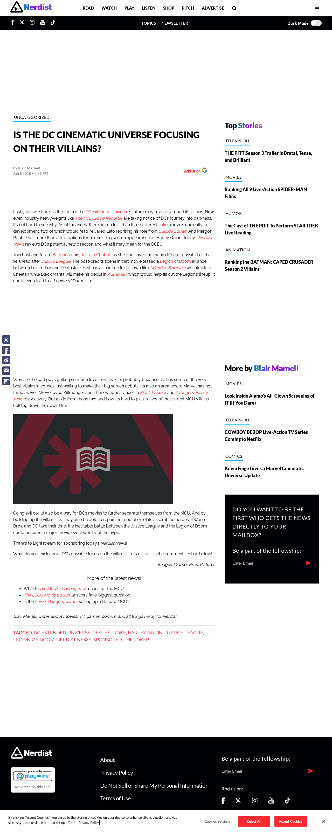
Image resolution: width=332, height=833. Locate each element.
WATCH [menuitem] (108, 7)
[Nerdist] (31, 8)
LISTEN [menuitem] (148, 7)
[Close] (323, 821)
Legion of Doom (175, 261)
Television (237, 140)
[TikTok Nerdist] (53, 23)
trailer (47, 595)
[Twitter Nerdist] (22, 23)
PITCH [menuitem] (188, 7)
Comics (233, 456)
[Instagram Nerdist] (32, 23)
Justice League (183, 632)
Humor (233, 213)
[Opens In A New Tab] (32, 775)
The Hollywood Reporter (98, 218)
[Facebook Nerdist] (13, 23)
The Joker (136, 639)
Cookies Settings (217, 821)
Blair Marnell (29, 168)
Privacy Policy (116, 772)
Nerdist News (73, 639)
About (107, 759)
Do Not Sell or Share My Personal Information (154, 785)
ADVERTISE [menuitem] (213, 7)
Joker (163, 225)
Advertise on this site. (33, 787)
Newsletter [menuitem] (174, 22)
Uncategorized (32, 117)
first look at (64, 588)
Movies (233, 177)
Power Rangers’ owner (56, 601)
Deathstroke (109, 632)
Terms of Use (115, 798)
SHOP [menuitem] (168, 7)
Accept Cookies (290, 821)
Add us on (191, 172)
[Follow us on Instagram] (255, 802)
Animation (237, 249)
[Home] (31, 757)
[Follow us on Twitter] (238, 802)
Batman (59, 255)
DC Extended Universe (107, 212)
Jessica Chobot (95, 255)
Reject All (254, 821)
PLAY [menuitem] (129, 7)
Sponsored (107, 639)
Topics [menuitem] (148, 22)
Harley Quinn (145, 632)
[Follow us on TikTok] (287, 802)
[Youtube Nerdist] (42, 23)
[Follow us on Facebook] (223, 802)
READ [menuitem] (88, 7)
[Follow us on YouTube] (271, 802)
